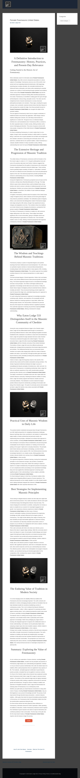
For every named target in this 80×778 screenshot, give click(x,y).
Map (60, 773)
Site (57, 773)
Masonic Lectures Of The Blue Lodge (12, 762)
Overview (29, 749)
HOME (28, 720)
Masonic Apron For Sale (49, 762)
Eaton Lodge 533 (33, 773)
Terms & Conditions (51, 773)
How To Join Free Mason (20, 749)
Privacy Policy (42, 773)
